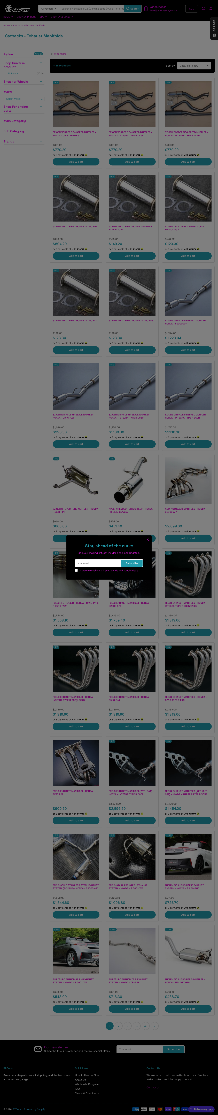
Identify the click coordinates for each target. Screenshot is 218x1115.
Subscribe (132, 563)
